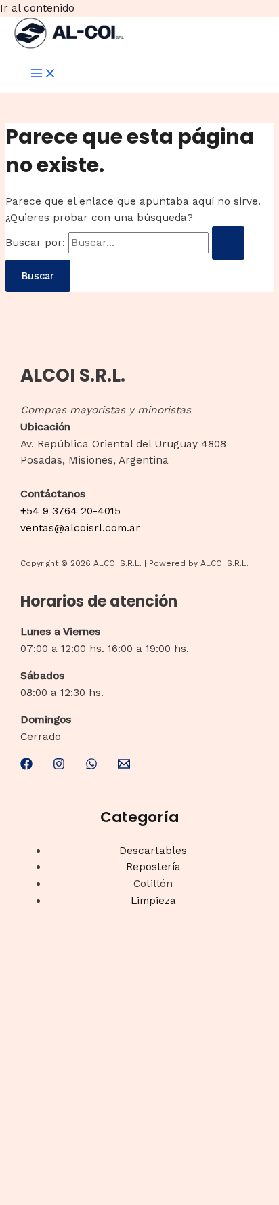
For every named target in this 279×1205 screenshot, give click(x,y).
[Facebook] (26, 766)
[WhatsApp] (91, 766)
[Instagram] (59, 766)
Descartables (153, 850)
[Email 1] (124, 766)
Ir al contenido (37, 8)
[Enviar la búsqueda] (228, 243)
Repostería (153, 867)
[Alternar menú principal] (43, 74)
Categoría (139, 817)
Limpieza (153, 901)
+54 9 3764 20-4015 (70, 511)
